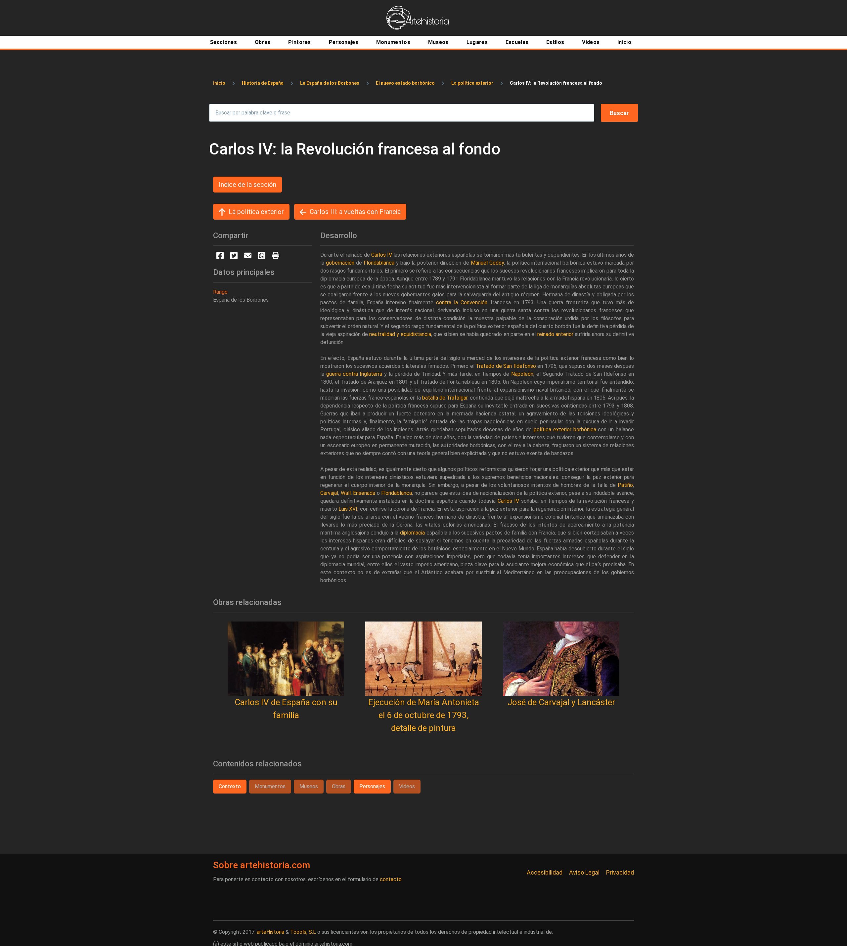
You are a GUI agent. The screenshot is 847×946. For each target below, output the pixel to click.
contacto (391, 879)
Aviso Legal (584, 872)
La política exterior (472, 83)
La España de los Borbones (329, 83)
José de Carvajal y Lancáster (561, 702)
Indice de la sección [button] (247, 185)
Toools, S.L (303, 932)
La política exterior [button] (256, 212)
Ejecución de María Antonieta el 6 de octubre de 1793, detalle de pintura (423, 715)
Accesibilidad (544, 872)
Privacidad (620, 872)
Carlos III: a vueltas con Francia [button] (355, 212)
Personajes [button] (372, 786)
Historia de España (263, 83)
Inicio (219, 83)
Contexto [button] (230, 786)
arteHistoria (270, 932)
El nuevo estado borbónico (405, 83)
